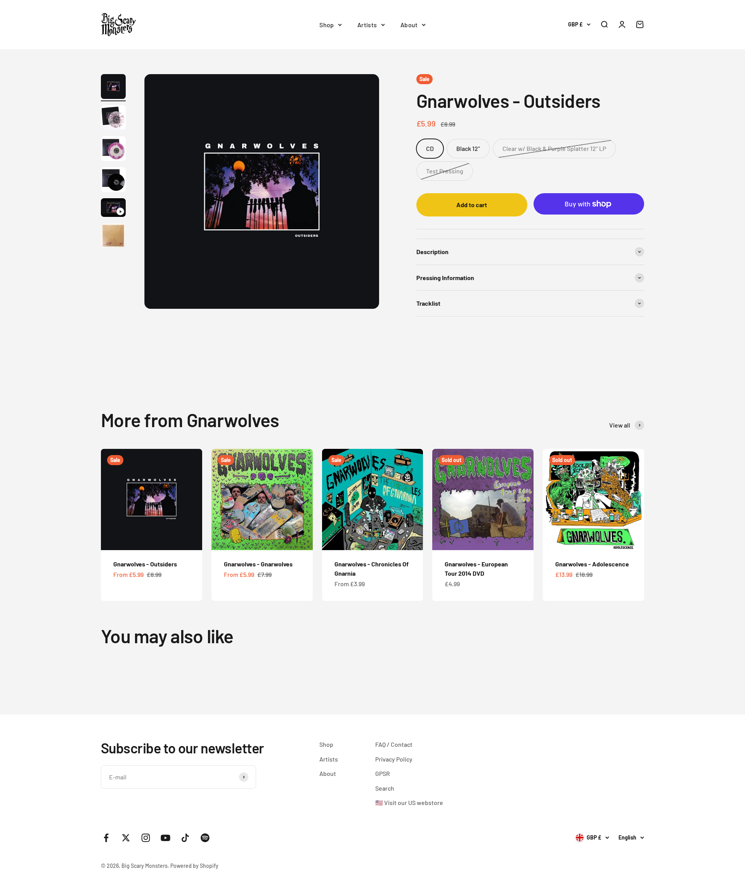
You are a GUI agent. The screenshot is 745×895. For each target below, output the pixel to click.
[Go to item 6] (113, 236)
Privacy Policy (393, 759)
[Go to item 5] (113, 208)
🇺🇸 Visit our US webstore (409, 802)
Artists (367, 24)
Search (384, 788)
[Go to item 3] (113, 149)
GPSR (382, 773)
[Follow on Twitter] (126, 838)
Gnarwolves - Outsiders (145, 564)
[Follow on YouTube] (165, 838)
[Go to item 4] (113, 180)
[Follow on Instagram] (145, 838)
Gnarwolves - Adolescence (592, 564)
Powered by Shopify (194, 865)
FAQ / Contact (393, 744)
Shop (326, 24)
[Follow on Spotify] (205, 838)
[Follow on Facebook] (106, 838)
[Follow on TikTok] (185, 838)
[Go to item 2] (113, 118)
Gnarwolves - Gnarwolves (258, 564)
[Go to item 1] (113, 87)
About (409, 24)
